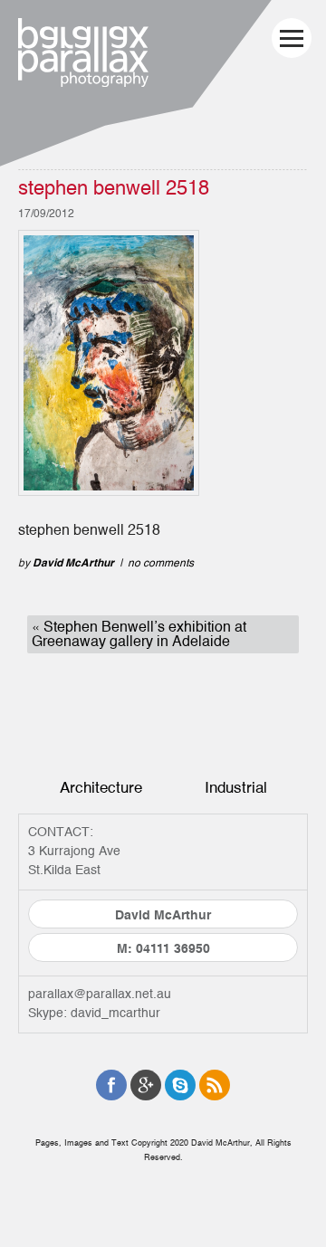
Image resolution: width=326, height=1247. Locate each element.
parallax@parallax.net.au (99, 994)
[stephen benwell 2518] (108, 366)
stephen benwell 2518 (113, 188)
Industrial (236, 787)
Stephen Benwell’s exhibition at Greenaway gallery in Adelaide (139, 634)
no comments (161, 562)
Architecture (101, 787)
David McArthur (73, 562)
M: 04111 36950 (163, 949)
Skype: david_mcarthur (94, 1013)
